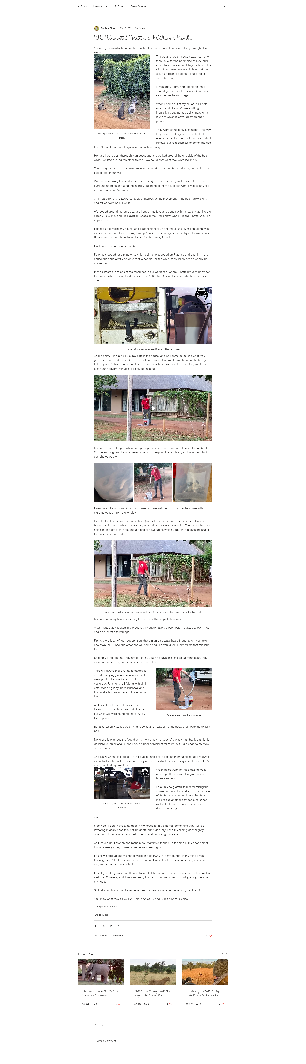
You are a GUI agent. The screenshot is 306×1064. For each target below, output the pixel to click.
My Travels (119, 6)
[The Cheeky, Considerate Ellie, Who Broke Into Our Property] (101, 972)
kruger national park (106, 906)
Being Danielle (138, 6)
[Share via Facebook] (95, 925)
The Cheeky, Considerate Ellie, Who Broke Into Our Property (100, 993)
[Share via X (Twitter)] (103, 925)
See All (224, 953)
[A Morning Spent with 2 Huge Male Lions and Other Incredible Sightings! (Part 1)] (205, 972)
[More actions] (210, 28)
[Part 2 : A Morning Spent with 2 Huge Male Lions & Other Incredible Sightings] (153, 972)
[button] (223, 6)
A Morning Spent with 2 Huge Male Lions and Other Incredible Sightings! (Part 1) (203, 993)
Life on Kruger (100, 6)
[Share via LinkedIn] (111, 925)
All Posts (82, 6)
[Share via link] (118, 925)
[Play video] (153, 408)
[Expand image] (113, 482)
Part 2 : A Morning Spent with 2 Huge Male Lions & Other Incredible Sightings (152, 993)
